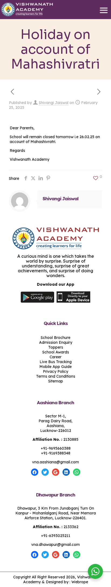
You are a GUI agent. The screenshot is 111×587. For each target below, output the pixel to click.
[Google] (55, 472)
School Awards (55, 352)
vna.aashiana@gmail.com (55, 462)
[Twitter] (45, 472)
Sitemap (55, 381)
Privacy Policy (55, 371)
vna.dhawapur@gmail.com (55, 544)
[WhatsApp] (76, 472)
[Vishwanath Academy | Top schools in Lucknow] (55, 9)
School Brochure (55, 337)
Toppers (55, 347)
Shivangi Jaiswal (53, 102)
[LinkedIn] (66, 472)
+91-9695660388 (56, 448)
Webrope (79, 581)
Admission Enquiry (55, 342)
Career (55, 357)
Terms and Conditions (55, 376)
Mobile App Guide (55, 366)
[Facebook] (34, 472)
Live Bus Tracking (56, 361)
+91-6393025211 (55, 535)
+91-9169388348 (55, 453)
